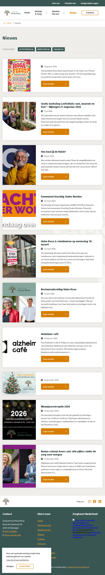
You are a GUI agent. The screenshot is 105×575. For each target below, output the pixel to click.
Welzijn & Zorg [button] (38, 12)
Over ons (56, 3)
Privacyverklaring (82, 567)
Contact (41, 539)
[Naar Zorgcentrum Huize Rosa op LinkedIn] (99, 501)
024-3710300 (10, 531)
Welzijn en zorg (44, 525)
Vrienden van (70, 3)
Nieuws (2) (58, 49)
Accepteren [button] (25, 566)
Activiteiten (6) (26, 49)
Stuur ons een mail (13, 535)
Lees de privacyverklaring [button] (18, 560)
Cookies (70, 567)
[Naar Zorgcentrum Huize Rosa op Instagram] (89, 501)
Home (27, 12)
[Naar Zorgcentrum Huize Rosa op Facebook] (94, 501)
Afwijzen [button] (10, 566)
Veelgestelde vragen (89, 3)
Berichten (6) (43, 49)
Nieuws (73, 12)
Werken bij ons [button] (56, 12)
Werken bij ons (44, 530)
